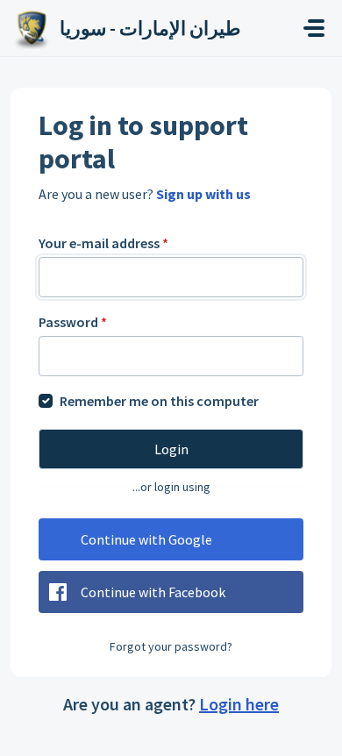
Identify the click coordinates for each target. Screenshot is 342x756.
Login (171, 449)
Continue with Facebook (153, 592)
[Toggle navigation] (313, 28)
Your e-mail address (103, 243)
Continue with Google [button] (146, 539)
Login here (239, 704)
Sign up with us (203, 194)
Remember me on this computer (159, 401)
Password (73, 322)
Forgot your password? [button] (171, 646)
